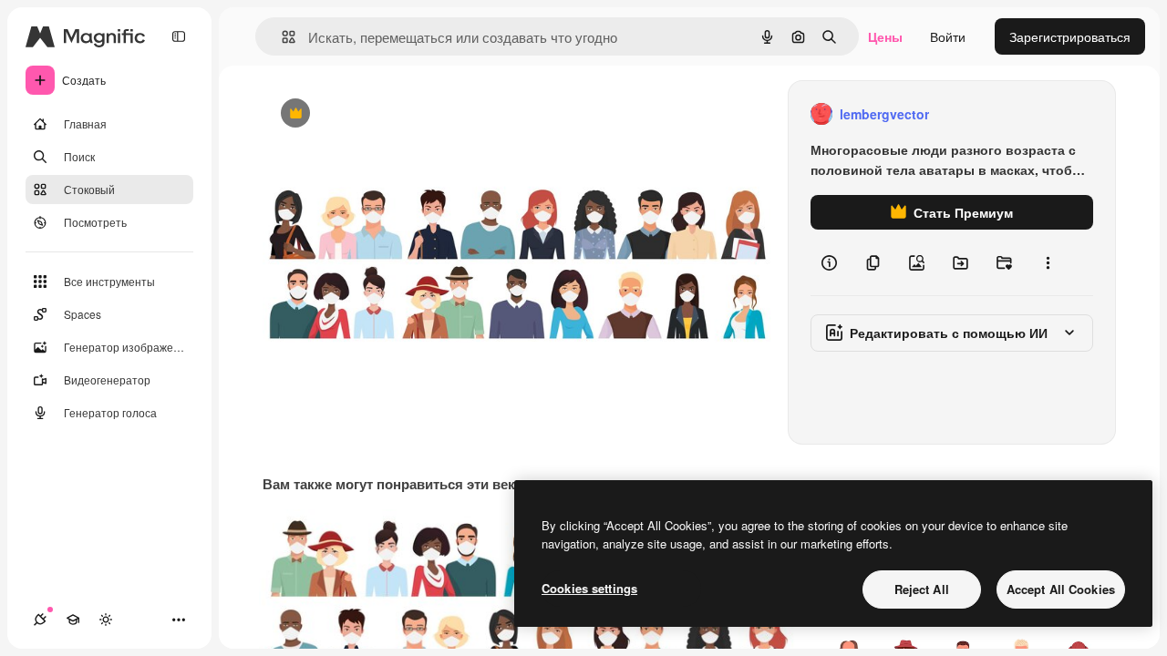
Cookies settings (589, 588)
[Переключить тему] (105, 619)
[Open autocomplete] (281, 37)
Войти (948, 36)
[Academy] (73, 619)
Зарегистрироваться (1070, 36)
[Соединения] (40, 619)
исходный (385, 114)
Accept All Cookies (1061, 589)
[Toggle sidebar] (178, 36)
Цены (885, 36)
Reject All (921, 589)
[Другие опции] (1047, 262)
